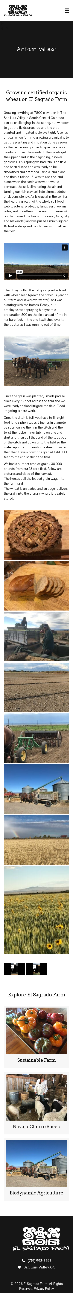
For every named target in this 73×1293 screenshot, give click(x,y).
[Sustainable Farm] (36, 1037)
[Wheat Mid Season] (36, 910)
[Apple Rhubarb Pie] (36, 535)
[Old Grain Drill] (36, 738)
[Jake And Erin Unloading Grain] (36, 636)
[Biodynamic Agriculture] (36, 1169)
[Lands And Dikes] (36, 687)
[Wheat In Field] (36, 840)
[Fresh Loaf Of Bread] (36, 586)
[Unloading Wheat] (36, 789)
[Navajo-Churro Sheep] (36, 1103)
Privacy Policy (44, 1288)
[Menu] (67, 10)
